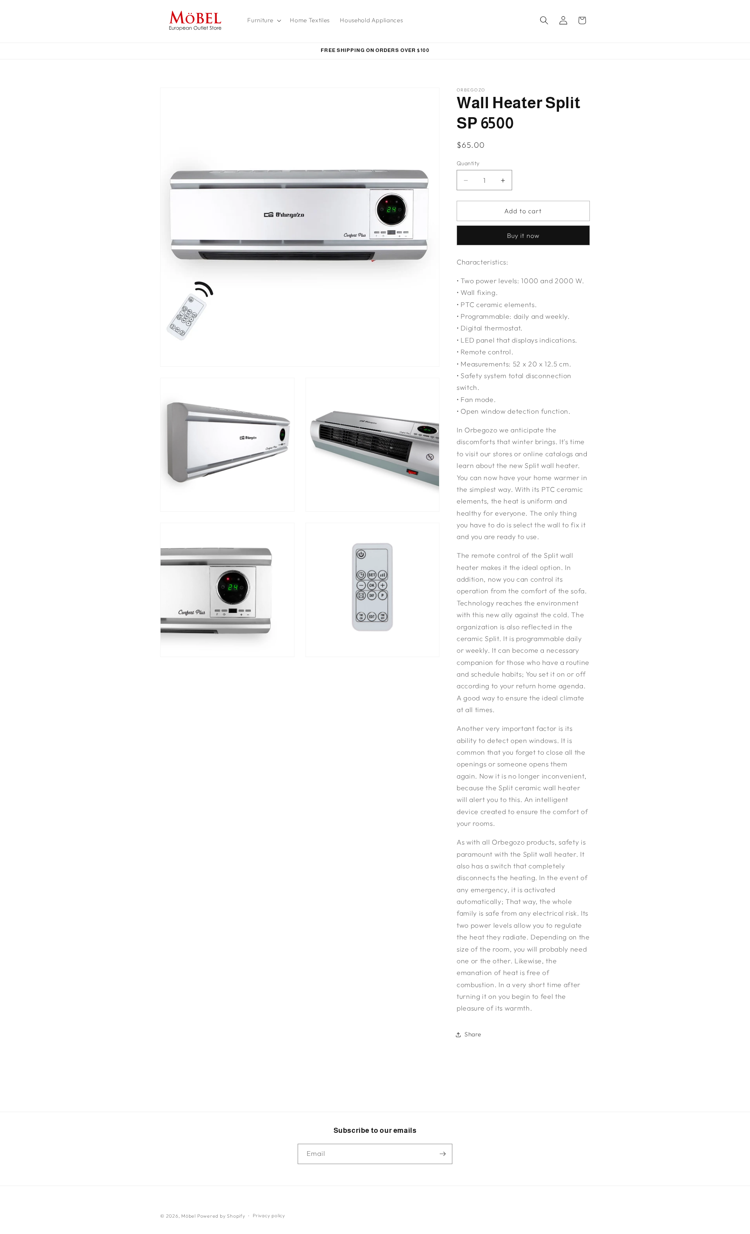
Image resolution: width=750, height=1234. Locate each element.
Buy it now (523, 236)
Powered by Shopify (221, 1216)
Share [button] (472, 1034)
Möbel (188, 1216)
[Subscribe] (442, 1154)
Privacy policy (269, 1215)
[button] (263, 20)
